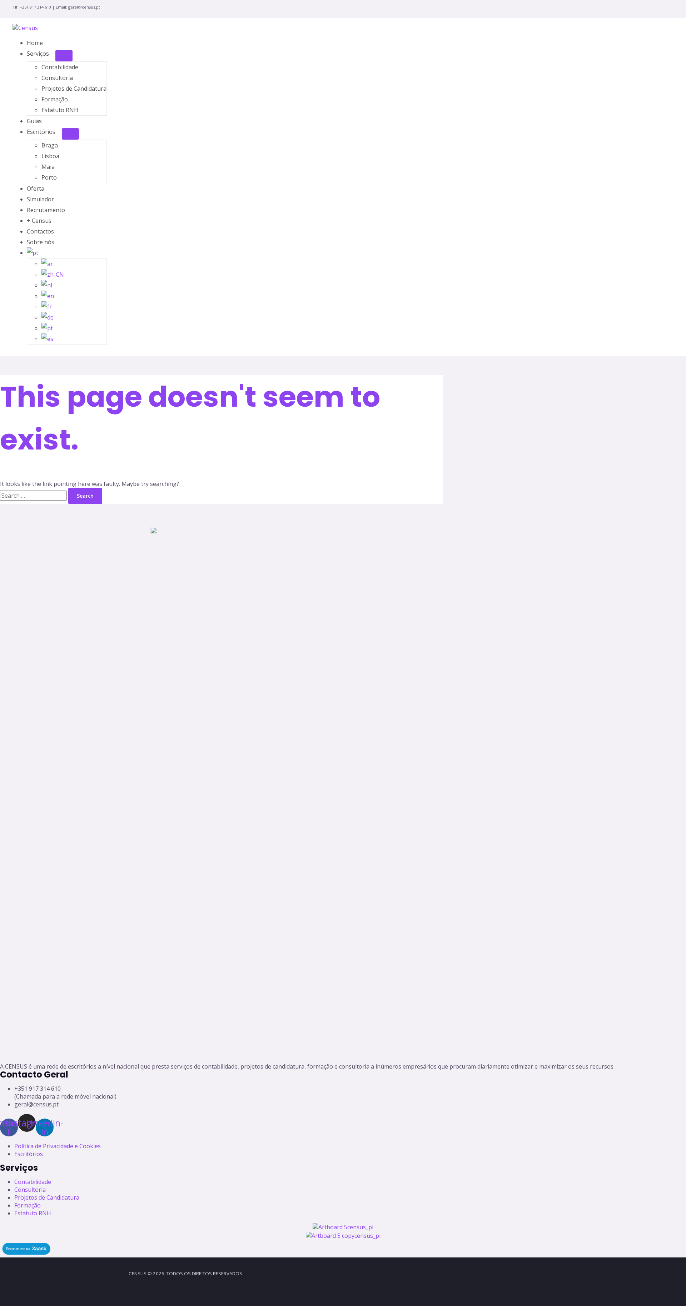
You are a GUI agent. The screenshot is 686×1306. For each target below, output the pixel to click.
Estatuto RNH (59, 110)
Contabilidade (59, 67)
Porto (49, 177)
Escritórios (41, 132)
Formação (54, 99)
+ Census (39, 221)
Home (35, 43)
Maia (48, 167)
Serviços (38, 53)
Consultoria (57, 78)
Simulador (40, 199)
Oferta (35, 188)
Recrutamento (46, 210)
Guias (34, 121)
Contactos (40, 231)
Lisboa (50, 156)
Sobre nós (40, 242)
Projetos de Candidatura (73, 88)
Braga (49, 145)
